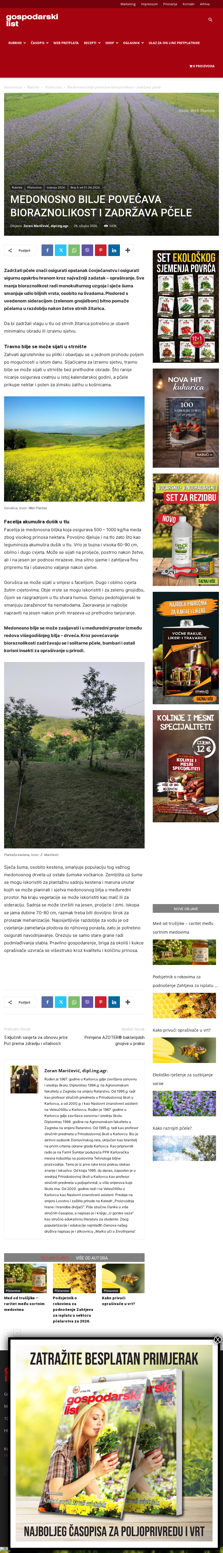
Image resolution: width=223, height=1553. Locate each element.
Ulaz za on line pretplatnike (174, 43)
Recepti (90, 43)
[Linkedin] (114, 250)
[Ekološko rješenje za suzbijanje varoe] (184, 1103)
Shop (109, 43)
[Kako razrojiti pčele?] (184, 1148)
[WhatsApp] (74, 250)
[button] (210, 20)
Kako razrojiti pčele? (172, 1128)
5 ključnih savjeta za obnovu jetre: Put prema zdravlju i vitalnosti (36, 1040)
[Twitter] (60, 250)
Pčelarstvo (53, 87)
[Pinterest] (101, 250)
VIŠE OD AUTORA (92, 1258)
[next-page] (17, 1332)
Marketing (128, 4)
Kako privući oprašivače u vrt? (182, 1030)
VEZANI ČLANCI (55, 1258)
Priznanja (170, 4)
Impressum (149, 4)
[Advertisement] (74, 970)
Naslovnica (13, 87)
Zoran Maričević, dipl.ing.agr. (46, 226)
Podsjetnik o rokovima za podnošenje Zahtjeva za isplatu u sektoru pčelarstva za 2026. (73, 1309)
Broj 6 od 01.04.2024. (85, 187)
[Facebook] (47, 250)
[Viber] (87, 250)
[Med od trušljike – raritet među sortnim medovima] (25, 1278)
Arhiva (205, 4)
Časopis (37, 43)
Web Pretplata (66, 43)
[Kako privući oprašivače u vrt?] (123, 1278)
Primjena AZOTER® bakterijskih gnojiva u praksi (114, 1040)
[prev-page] (7, 1332)
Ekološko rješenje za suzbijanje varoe (183, 1079)
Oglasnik (131, 43)
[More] (128, 250)
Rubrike (15, 43)
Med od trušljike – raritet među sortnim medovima (24, 1304)
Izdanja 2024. (56, 187)
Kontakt (189, 4)
